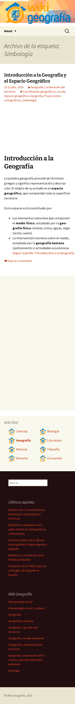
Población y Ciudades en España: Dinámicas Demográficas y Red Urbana (27, 529)
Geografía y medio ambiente (26, 638)
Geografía (36, 96)
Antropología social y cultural (26, 608)
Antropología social (20, 602)
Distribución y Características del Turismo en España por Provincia (26, 514)
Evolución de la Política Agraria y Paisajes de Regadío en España (27, 570)
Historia (21, 449)
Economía (54, 458)
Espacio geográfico (16, 96)
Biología (53, 431)
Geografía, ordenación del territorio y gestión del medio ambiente (26, 660)
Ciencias (22, 431)
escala (61, 91)
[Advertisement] (48, 131)
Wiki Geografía (16, 695)
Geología (14, 670)
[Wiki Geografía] (37, 13)
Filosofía (53, 449)
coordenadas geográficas (39, 91)
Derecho (22, 458)
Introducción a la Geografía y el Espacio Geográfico (35, 78)
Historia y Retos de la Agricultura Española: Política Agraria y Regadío (27, 544)
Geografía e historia (20, 621)
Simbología (29, 100)
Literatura (54, 440)
